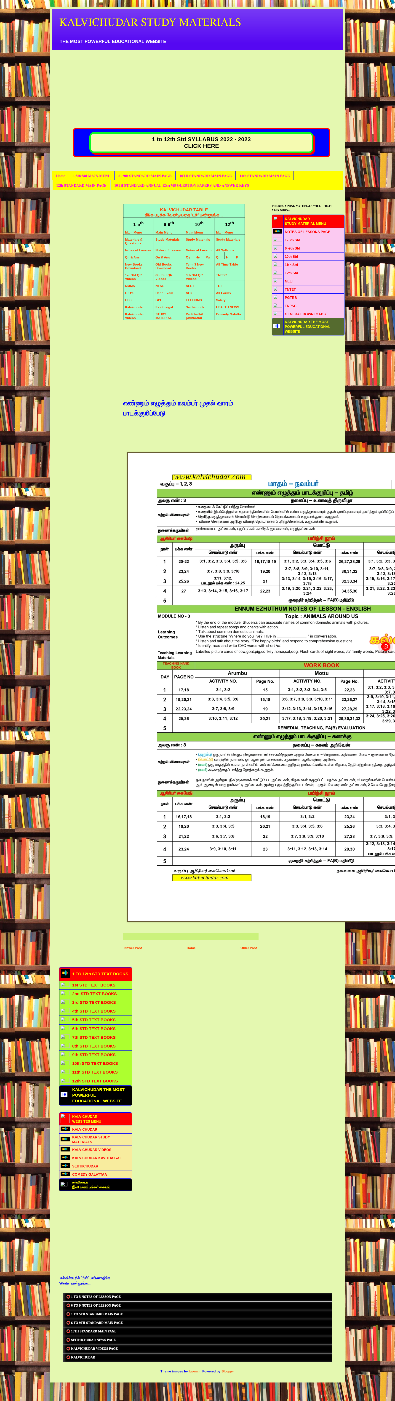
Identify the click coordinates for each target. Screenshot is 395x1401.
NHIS (189, 293)
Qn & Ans (132, 257)
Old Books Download (163, 266)
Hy (198, 257)
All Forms (223, 293)
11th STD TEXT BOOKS (95, 1072)
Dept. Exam (164, 293)
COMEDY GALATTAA (89, 1174)
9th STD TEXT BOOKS (94, 1055)
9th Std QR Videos (194, 277)
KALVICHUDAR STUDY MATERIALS (150, 21)
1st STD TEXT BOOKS (93, 985)
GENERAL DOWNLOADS (305, 314)
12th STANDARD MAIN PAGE (81, 185)
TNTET (290, 289)
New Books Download (134, 266)
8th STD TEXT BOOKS (94, 1046)
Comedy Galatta (228, 314)
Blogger (228, 1371)
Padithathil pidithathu (194, 316)
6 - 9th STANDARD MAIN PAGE (145, 175)
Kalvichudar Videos (134, 316)
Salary (221, 300)
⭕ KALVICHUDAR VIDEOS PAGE (92, 1348)
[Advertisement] (196, 82)
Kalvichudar (134, 307)
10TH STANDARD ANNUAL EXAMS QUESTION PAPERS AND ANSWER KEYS (181, 185)
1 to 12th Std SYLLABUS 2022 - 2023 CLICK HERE (201, 142)
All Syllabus (225, 250)
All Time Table (227, 264)
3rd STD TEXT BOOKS (94, 1002)
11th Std (291, 265)
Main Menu (133, 232)
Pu (208, 257)
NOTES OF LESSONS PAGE (307, 232)
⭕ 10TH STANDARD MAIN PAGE (91, 1331)
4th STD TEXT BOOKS (94, 1011)
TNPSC (221, 275)
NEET (190, 286)
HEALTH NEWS (227, 307)
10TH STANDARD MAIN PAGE (205, 175)
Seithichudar (196, 307)
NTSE (159, 286)
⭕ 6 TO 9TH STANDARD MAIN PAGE (94, 1323)
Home (60, 175)
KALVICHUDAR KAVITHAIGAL (97, 1158)
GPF (158, 300)
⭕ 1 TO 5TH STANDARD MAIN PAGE (94, 1314)
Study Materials (167, 239)
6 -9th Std (292, 248)
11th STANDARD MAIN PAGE (265, 175)
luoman (194, 1371)
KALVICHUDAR (84, 1129)
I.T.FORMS (194, 300)
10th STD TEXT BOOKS (95, 1063)
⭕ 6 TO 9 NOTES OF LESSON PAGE (93, 1305)
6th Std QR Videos (163, 277)
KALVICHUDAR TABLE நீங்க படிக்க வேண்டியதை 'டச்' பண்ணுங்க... (184, 212)
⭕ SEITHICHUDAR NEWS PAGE (91, 1340)
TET (219, 286)
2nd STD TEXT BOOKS (94, 994)
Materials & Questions (133, 241)
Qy (188, 257)
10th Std (291, 256)
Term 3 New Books (195, 266)
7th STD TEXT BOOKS (94, 1037)
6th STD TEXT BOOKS (94, 1028)
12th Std (291, 273)
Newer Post (133, 948)
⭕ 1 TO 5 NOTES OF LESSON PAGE (93, 1297)
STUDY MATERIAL (163, 316)
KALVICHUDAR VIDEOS (91, 1150)
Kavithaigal (164, 307)
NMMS (130, 286)
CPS (128, 300)
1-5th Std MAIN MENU (92, 175)
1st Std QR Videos (133, 277)
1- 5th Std (292, 240)
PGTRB (291, 298)
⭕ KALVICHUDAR (80, 1357)
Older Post (248, 948)
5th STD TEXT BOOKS (94, 1020)
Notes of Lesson (138, 250)
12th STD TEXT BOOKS (95, 1081)
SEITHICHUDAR (85, 1166)
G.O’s (129, 293)
